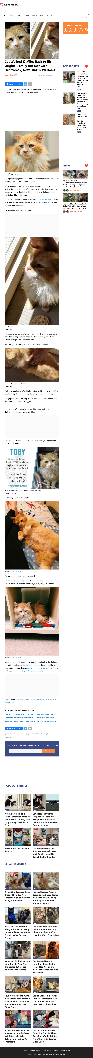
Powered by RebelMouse (86, 17)
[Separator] (30, 84)
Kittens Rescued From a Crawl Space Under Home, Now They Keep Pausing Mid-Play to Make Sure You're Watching (45, 898)
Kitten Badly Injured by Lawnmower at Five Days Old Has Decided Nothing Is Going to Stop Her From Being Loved (75, 183)
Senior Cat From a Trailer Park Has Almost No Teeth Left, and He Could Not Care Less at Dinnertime (45, 1000)
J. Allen (72, 190)
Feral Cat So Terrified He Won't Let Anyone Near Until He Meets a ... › (30, 714)
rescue (47, 202)
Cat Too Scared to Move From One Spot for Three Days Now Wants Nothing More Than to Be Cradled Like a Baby (45, 1036)
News (41, 15)
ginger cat (29, 734)
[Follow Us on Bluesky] (81, 30)
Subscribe (48, 751)
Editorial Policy (35, 1051)
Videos (18, 15)
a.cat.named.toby (15, 572)
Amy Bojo (8, 75)
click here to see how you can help (39, 668)
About (25, 1051)
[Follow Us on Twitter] (70, 30)
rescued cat (9, 737)
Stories (10, 15)
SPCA (27, 210)
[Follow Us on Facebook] (65, 30)
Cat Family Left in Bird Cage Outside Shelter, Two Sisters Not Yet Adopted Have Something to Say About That (82, 100)
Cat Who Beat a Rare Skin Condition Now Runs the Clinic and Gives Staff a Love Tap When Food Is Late (46, 931)
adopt (46, 734)
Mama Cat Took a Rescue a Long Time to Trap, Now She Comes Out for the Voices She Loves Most (17, 965)
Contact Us (47, 1051)
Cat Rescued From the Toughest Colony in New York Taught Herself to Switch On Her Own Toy (44, 852)
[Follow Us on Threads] (86, 30)
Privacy (55, 1051)
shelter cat (38, 734)
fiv (50, 734)
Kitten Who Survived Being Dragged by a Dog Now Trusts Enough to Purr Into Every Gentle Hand (18, 896)
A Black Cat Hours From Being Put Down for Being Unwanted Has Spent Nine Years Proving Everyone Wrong (17, 932)
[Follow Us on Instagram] (75, 30)
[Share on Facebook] (14, 84)
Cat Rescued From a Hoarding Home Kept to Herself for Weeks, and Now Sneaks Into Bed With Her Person (45, 967)
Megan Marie (73, 211)
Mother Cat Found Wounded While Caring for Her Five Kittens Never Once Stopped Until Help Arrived (75, 206)
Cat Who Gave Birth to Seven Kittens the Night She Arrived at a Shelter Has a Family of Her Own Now (82, 122)
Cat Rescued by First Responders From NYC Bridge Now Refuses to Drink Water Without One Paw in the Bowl (45, 819)
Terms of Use (65, 1051)
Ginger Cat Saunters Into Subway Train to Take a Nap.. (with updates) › (31, 721)
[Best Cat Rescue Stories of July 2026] (18, 837)
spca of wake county (12, 734)
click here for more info (31, 665)
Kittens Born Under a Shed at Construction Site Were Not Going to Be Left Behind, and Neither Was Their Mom (17, 1036)
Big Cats (49, 15)
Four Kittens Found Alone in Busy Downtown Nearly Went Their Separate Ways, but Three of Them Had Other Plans (18, 1001)
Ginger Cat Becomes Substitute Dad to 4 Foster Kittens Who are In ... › (31, 717)
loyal (22, 734)
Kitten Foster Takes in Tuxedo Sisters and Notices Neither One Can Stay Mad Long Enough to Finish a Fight (17, 819)
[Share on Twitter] (25, 84)
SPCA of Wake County (43, 200)
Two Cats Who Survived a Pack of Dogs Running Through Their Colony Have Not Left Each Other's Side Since (82, 79)
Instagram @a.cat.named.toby (31, 671)
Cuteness (26, 15)
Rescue (34, 15)
